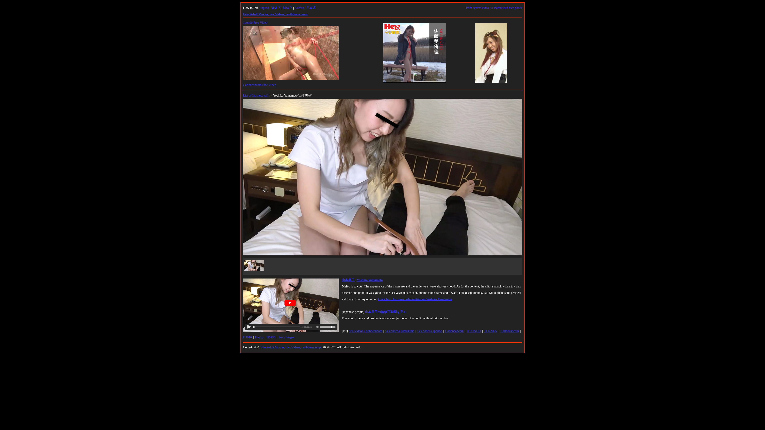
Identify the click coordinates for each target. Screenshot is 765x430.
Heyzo (259, 337)
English (264, 8)
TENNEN (490, 331)
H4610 (247, 337)
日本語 (311, 8)
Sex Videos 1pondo (429, 331)
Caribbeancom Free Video (259, 85)
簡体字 (287, 8)
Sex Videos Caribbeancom (365, 331)
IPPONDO (474, 331)
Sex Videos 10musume (399, 331)
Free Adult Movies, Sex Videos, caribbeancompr (291, 347)
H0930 (271, 337)
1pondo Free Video (255, 22)
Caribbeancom (454, 331)
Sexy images (286, 337)
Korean (299, 8)
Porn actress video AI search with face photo (494, 8)
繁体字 (276, 8)
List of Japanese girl (255, 95)
